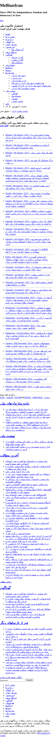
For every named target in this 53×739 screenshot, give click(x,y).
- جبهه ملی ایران (18, 75)
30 (12, 397)
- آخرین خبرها (17, 57)
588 (19, 397)
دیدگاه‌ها (9, 68)
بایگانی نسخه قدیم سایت (11, 677)
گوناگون (9, 55)
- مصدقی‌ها (16, 96)
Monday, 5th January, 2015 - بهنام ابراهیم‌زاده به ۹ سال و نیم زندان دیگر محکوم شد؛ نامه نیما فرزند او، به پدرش (28, 137)
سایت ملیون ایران (20, 111)
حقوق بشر (10, 65)
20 (10, 397)
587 (16, 397)
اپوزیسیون (10, 47)
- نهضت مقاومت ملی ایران (23, 88)
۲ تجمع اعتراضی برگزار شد (17, 533)
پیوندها (8, 70)
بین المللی (9, 42)
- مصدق (14, 99)
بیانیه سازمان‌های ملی (14, 403)
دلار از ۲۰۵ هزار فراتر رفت (17, 471)
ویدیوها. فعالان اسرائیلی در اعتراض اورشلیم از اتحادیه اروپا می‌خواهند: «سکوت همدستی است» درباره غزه (26, 670)
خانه (7, 104)
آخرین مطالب (9, 455)
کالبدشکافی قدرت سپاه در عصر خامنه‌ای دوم (25, 495)
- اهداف (14, 93)
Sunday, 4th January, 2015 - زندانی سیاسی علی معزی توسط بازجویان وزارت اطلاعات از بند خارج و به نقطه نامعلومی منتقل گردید (29, 203)
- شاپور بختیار (17, 101)
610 (37, 397)
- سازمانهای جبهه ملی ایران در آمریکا (27, 83)
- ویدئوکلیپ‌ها (17, 62)
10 (8, 397)
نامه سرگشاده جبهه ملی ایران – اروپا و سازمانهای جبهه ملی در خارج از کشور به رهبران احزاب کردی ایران (27, 417)
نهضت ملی (10, 91)
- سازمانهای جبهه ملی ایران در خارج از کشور (31, 86)
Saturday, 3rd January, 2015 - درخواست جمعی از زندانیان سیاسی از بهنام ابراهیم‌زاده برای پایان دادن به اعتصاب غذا (29, 231)
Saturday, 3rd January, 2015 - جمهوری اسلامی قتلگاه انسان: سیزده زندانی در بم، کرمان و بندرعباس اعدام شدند (28, 213)
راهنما (8, 34)
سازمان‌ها (9, 73)
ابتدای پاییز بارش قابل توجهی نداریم (21, 541)
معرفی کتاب (11, 44)
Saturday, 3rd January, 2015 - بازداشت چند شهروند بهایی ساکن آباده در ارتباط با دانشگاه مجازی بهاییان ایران (28, 241)
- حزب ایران (16, 78)
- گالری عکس (17, 60)
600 (34, 397)
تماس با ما (10, 37)
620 (40, 397)
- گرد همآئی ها (17, 49)
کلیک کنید (4, 125)
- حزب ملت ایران (18, 80)
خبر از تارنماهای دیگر (14, 623)
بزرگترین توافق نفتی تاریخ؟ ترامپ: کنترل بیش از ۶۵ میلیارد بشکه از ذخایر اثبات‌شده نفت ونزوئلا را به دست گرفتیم (28, 657)
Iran (1, 20)
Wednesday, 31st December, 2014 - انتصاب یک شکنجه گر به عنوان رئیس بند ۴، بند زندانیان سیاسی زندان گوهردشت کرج (28, 335)
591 (29, 397)
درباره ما (9, 39)
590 (26, 397)
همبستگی (9, 703)
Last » (47, 397)
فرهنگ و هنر (11, 52)
